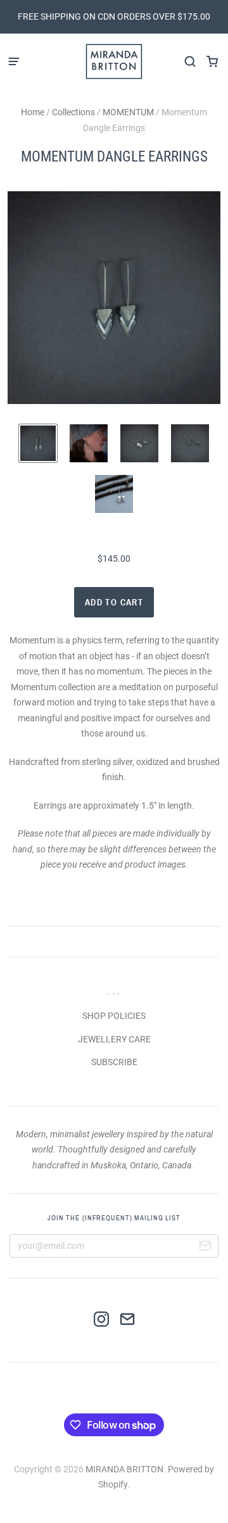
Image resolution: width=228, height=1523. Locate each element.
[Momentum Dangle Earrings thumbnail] (38, 443)
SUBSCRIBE (114, 1062)
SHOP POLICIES (114, 1016)
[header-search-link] (190, 61)
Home (32, 112)
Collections (73, 112)
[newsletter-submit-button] (205, 1247)
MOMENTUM (128, 112)
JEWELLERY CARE (114, 1039)
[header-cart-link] (212, 61)
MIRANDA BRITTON (124, 1469)
